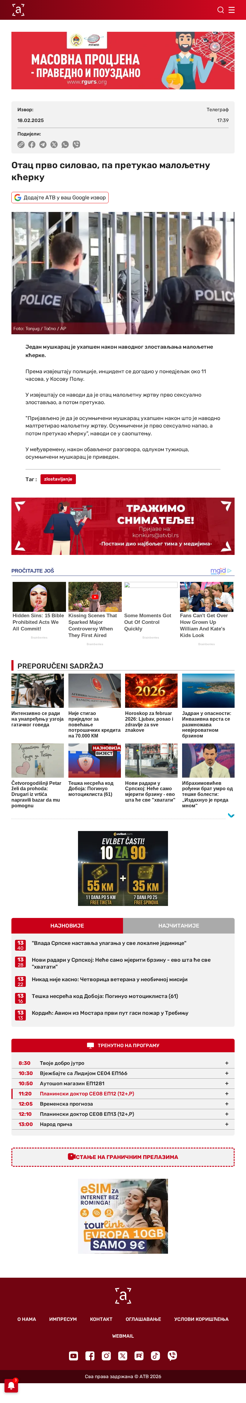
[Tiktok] (155, 1355)
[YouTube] (73, 1355)
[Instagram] (106, 1355)
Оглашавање (143, 1319)
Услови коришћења (201, 1319)
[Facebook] (89, 1355)
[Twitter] (122, 1355)
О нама (26, 1319)
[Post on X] (54, 144)
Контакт (101, 1319)
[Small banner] (123, 868)
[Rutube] (139, 1355)
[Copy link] (21, 144)
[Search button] (220, 10)
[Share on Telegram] (43, 144)
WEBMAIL (123, 1336)
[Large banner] (123, 60)
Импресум (63, 1319)
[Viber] (172, 1356)
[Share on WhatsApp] (65, 144)
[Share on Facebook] (32, 144)
